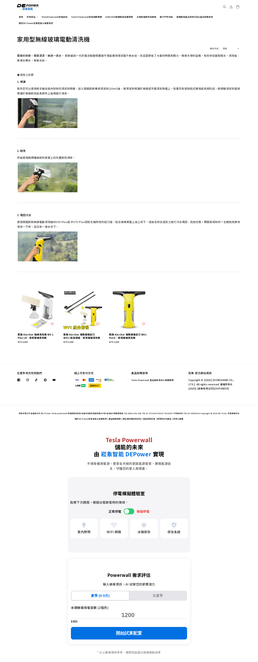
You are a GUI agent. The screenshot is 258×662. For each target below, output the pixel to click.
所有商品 (31, 17)
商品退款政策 (149, 418)
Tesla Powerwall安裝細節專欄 (86, 16)
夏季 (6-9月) (100, 596)
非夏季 (158, 596)
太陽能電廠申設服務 (146, 16)
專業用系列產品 (164, 418)
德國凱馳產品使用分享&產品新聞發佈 (194, 16)
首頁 (21, 16)
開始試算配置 (129, 633)
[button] (224, 7)
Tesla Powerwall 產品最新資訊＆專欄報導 (152, 380)
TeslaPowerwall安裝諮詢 (54, 16)
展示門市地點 (166, 16)
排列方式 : (215, 48)
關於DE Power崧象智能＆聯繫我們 (36, 23)
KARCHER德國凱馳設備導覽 (119, 16)
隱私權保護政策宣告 (132, 418)
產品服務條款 (115, 418)
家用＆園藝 (178, 418)
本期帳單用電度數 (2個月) (89, 607)
